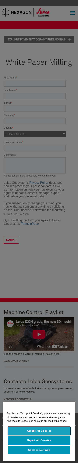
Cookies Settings (39, 450)
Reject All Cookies (39, 440)
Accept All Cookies (39, 430)
